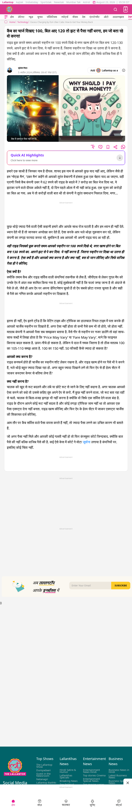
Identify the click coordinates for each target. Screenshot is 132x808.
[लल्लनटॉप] (9, 9)
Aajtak (19, 2)
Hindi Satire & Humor (68, 771)
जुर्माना (86, 442)
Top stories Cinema (94, 775)
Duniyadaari (43, 770)
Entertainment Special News (91, 780)
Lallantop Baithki (46, 782)
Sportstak (46, 2)
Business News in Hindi (119, 771)
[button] (126, 9)
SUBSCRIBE (121, 585)
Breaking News (69, 781)
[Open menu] (6, 17)
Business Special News (118, 782)
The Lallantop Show (44, 765)
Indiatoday (32, 2)
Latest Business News (118, 776)
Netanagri (42, 779)
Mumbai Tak (73, 2)
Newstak (59, 2)
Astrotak (87, 2)
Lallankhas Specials (66, 776)
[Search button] (115, 9)
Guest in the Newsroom (43, 774)
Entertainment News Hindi (91, 771)
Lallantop (7, 2)
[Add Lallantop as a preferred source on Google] (104, 70)
